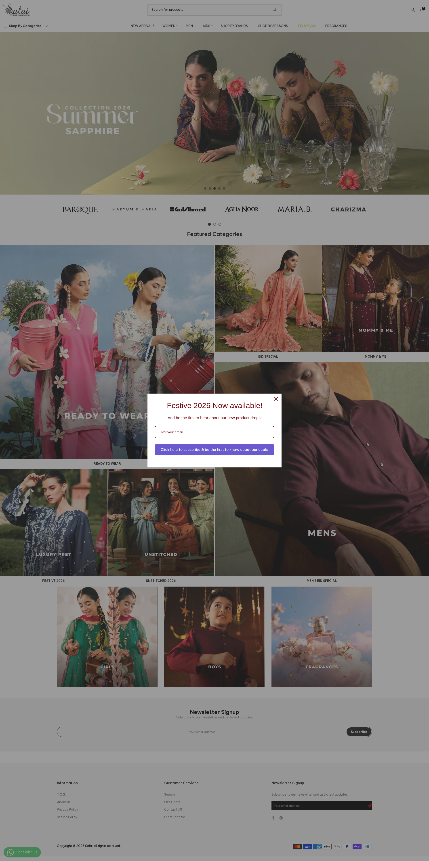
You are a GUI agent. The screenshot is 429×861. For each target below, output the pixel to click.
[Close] (276, 399)
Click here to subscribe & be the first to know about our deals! (215, 449)
